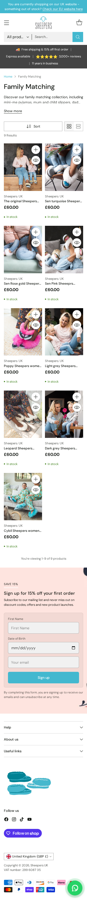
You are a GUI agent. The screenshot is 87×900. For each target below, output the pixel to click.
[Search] (77, 37)
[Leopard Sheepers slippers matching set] (23, 414)
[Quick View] (35, 160)
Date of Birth (16, 639)
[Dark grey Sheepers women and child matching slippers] (64, 414)
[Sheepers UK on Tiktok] (22, 820)
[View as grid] (69, 126)
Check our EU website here (63, 9)
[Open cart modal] (79, 23)
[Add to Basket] (35, 149)
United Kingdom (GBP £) (30, 856)
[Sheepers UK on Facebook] (6, 820)
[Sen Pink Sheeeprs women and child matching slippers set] (64, 249)
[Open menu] (6, 23)
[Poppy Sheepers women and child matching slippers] (23, 332)
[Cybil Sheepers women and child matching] (23, 496)
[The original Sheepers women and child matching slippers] (23, 167)
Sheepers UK (39, 865)
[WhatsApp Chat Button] (75, 888)
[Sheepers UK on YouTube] (29, 820)
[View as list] (78, 126)
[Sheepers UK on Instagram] (14, 820)
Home (8, 76)
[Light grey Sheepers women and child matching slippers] (64, 332)
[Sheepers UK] (43, 22)
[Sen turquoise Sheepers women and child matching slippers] (64, 167)
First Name (15, 619)
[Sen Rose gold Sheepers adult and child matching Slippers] (23, 249)
